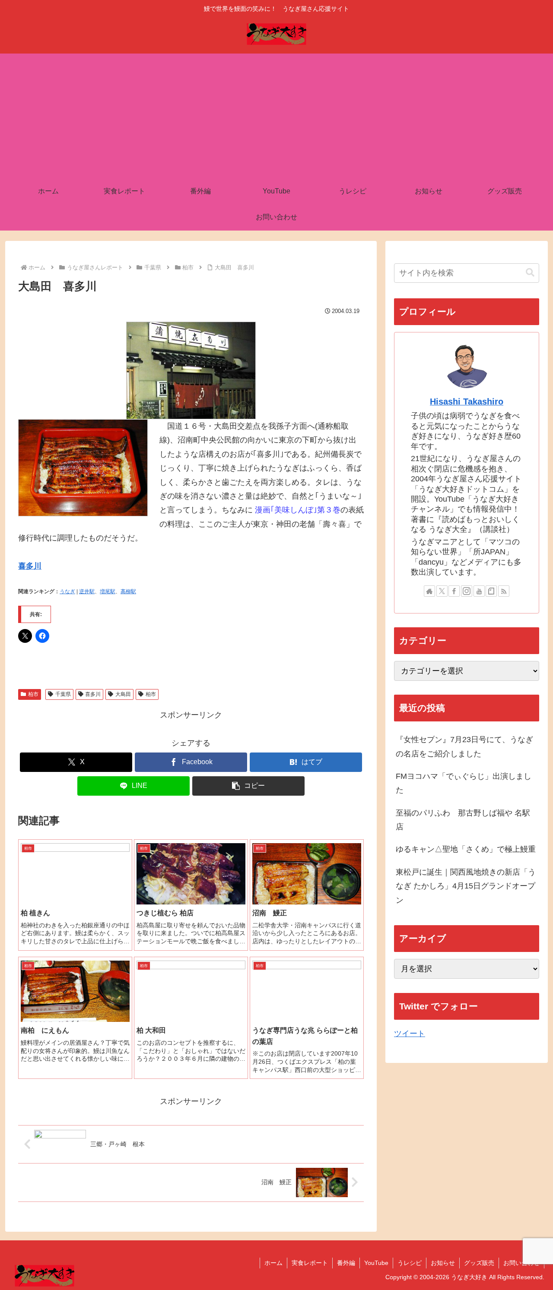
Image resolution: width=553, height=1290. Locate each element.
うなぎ (67, 591)
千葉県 (63, 694)
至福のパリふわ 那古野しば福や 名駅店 (463, 820)
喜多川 (29, 566)
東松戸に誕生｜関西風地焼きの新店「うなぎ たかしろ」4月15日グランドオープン (466, 886)
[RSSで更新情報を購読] (503, 591)
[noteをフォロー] (491, 591)
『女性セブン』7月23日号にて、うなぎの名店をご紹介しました (464, 746)
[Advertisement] (276, 114)
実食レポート (310, 1262)
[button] (248, 786)
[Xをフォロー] (442, 591)
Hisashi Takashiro (466, 401)
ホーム (273, 1262)
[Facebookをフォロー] (454, 591)
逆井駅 (87, 591)
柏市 (33, 694)
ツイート (409, 1033)
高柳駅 (128, 591)
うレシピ (409, 1262)
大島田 (123, 694)
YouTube (376, 1262)
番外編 (346, 1262)
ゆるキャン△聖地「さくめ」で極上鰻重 (466, 849)
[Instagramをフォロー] (466, 591)
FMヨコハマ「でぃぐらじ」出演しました (463, 783)
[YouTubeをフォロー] (479, 591)
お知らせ (443, 1262)
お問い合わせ (521, 1262)
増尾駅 (107, 591)
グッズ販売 (479, 1262)
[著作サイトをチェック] (429, 591)
